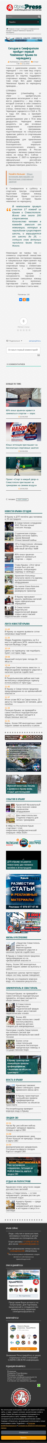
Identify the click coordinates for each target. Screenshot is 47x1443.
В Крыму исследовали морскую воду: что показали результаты (21, 980)
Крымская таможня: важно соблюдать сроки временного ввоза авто (27, 1087)
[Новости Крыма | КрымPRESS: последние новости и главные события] (24, 10)
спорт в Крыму (22, 499)
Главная (11, 29)
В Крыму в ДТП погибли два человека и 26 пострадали (23, 518)
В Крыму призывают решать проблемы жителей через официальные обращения (28, 600)
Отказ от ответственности (19, 1379)
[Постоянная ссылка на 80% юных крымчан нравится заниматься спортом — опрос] (23, 406)
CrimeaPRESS (24, 62)
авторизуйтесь (34, 341)
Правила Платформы (17, 1373)
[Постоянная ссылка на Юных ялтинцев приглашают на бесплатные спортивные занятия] (23, 440)
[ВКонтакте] (20, 299)
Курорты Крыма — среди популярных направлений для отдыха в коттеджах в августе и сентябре (23, 1206)
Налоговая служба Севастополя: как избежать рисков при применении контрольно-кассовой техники (22, 1033)
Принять (23, 1438)
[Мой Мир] (27, 299)
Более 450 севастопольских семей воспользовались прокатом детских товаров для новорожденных (23, 1021)
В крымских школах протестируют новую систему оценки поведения (23, 974)
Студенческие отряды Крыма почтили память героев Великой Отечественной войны (26, 536)
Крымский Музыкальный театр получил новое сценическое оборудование (28, 808)
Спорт (18, 29)
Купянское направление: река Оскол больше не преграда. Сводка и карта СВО (23, 1138)
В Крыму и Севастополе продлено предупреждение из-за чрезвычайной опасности (23, 691)
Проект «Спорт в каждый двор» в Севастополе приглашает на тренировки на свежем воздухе (22, 482)
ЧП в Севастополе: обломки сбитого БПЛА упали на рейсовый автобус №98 (28, 546)
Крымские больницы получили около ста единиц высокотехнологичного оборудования (28, 579)
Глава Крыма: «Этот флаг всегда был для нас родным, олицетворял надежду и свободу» (27, 568)
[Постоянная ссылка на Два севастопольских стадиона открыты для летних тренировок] (10, 822)
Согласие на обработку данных (21, 1381)
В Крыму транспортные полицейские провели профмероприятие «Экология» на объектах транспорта (19, 1066)
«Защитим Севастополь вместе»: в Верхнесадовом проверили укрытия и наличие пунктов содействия (23, 669)
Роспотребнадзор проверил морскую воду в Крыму (19, 1110)
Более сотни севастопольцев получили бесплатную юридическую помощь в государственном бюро (23, 1045)
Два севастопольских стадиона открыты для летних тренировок (27, 817)
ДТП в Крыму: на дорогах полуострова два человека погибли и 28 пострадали (20, 864)
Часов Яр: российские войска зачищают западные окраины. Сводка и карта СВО (20, 1127)
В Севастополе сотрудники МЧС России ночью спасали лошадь (28, 525)
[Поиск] (39, 17)
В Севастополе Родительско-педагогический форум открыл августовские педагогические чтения (21, 612)
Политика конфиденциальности (22, 1377)
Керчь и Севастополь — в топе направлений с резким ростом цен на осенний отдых (23, 1195)
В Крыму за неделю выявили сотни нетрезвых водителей (22, 632)
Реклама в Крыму (15, 1375)
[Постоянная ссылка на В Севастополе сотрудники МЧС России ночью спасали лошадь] (9, 530)
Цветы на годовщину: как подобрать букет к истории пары (22, 652)
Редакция (11, 1371)
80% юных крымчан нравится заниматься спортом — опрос (25, 556)
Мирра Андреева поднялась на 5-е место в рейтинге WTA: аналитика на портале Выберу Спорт (23, 642)
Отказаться (23, 1432)
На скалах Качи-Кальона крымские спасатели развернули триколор (27, 588)
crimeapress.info (17, 1251)
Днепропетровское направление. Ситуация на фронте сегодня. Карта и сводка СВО (22, 1149)
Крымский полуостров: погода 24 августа (21, 660)
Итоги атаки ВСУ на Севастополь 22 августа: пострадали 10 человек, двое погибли (23, 701)
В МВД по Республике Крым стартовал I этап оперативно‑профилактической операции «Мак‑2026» (21, 829)
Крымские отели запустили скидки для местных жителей (23, 1188)
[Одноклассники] (24, 299)
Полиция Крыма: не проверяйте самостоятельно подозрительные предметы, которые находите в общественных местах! (21, 713)
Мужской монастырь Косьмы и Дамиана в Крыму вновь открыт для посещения (21, 788)
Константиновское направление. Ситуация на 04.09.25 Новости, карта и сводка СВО (20, 1169)
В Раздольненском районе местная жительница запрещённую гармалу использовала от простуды (22, 680)
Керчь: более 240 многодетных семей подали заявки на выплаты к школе (23, 724)
